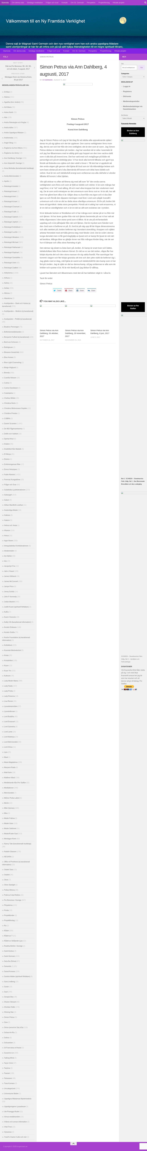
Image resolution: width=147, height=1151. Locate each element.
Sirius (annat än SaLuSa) (13, 1027)
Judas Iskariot (9, 602)
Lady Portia (8, 691)
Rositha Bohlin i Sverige (13, 946)
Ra (5, 925)
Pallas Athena (9, 890)
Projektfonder (9, 915)
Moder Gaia (8, 823)
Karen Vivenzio (10, 617)
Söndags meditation (35, 3)
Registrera (127, 91)
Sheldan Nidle (9, 1007)
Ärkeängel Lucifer (11, 232)
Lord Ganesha (9, 727)
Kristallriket (8, 660)
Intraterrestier (9, 551)
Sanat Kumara (9, 971)
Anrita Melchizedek (11, 176)
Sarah (6, 987)
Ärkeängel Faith (10, 212)
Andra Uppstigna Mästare (14, 133)
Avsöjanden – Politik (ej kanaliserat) (18, 319)
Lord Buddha (9, 716)
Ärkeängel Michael (11, 242)
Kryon (6, 665)
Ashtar (6, 288)
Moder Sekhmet (10, 828)
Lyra (5, 752)
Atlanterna (8, 298)
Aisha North (8, 112)
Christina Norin (10, 403)
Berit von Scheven (11, 342)
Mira (5, 813)
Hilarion (7, 530)
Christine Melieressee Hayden (15, 408)
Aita (5, 117)
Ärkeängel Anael (10, 191)
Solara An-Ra (9, 1032)
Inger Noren (8, 541)
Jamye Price (9, 586)
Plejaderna (8, 905)
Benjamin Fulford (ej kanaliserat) (16, 337)
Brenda (7, 373)
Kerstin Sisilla (9, 632)
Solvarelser (8, 1043)
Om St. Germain (77, 3)
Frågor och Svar (10, 485)
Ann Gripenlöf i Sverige (13, 163)
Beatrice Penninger (11, 327)
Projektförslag (104, 3)
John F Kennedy (10, 597)
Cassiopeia (8, 393)
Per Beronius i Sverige (12, 900)
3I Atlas (7, 92)
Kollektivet (8, 645)
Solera (6, 1038)
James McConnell (11, 581)
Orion (6, 880)
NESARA (7, 857)
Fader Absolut (9, 474)
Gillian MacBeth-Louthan (13, 505)
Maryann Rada (9, 767)
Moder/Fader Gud (11, 834)
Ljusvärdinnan (9, 711)
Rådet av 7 (8, 936)
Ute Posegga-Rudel (11, 1111)
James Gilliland (10, 576)
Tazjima (7, 1068)
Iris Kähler (8, 556)
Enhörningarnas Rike (12, 464)
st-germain (47, 80)
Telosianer (8, 1078)
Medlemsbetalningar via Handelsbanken (132, 107)
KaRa (6, 612)
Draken (7, 444)
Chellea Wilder (9, 398)
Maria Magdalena (10, 762)
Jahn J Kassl (9, 571)
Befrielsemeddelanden (12, 332)
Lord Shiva (8, 747)
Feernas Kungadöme (12, 479)
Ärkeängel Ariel (10, 196)
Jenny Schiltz (9, 592)
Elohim (6, 459)
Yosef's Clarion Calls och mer (15, 1137)
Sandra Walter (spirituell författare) (17, 976)
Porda (6, 910)
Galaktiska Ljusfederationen (14, 490)
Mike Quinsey (9, 808)
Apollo (6, 181)
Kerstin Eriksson (10, 627)
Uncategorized (9, 1088)
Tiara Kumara (9, 1083)
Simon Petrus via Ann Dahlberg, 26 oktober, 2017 (49, 333)
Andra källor (8, 127)
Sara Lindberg (9, 982)
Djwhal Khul (8, 439)
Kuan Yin (7, 671)
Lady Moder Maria (11, 681)
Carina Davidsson (11, 388)
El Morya (7, 454)
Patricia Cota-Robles (12, 895)
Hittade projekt (118, 3)
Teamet (7, 1073)
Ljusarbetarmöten (10, 706)
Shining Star (9, 1012)
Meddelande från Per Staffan (15, 783)
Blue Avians (8, 357)
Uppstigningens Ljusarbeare (15, 1106)
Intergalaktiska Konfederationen (16, 546)
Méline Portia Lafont (11, 798)
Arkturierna (8, 273)
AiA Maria (8, 107)
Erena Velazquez (10, 469)
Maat (6, 757)
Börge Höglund (10, 367)
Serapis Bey (8, 997)
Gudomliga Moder (11, 510)
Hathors (7, 515)
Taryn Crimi (8, 1063)
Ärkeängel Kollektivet (12, 227)
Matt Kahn (8, 772)
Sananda (7, 966)
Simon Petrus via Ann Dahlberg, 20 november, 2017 (75, 333)
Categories (125, 73)
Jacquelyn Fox (9, 566)
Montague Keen (10, 839)
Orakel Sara (8, 869)
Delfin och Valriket (11, 434)
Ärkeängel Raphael (11, 252)
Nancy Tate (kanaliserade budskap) (17, 844)
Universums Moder (11, 1093)
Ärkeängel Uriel (10, 263)
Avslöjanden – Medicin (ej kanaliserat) (18, 311)
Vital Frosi (8, 1127)
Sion (6, 1022)
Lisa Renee (8, 701)
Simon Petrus (46, 57)
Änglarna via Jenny (11, 153)
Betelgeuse (8, 347)
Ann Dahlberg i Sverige (13, 158)
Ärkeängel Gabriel (11, 217)
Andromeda (8, 138)
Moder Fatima (9, 818)
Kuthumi (7, 676)
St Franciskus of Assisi (12, 1048)
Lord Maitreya (9, 737)
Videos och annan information (15, 1122)
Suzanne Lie (9, 1053)
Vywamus (8, 1132)
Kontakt (65, 3)
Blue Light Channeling (12, 362)
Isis (5, 561)
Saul (6, 992)
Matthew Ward (9, 777)
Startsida (5, 3)
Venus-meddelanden (12, 1117)
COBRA (7, 418)
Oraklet (7, 875)
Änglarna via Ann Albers (13, 148)
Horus (6, 535)
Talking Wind (9, 1058)
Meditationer (9, 788)
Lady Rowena (9, 696)
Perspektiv (91, 3)
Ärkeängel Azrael (10, 201)
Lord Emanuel (9, 721)
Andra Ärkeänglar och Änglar (15, 122)
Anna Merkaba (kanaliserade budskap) (19, 168)
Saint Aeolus (9, 951)
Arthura (7, 278)
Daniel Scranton (10, 423)
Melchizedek (9, 793)
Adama (7, 97)
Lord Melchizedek (11, 742)
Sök (122, 63)
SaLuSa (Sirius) (10, 961)
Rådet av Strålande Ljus (13, 941)
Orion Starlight (9, 885)
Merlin (6, 803)
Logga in (126, 86)
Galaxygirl (8, 495)
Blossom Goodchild (11, 352)
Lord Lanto (8, 732)
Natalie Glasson (10, 851)
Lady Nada (8, 686)
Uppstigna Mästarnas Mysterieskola (17, 1099)
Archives (124, 115)
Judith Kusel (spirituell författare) (16, 607)
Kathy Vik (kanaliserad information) (17, 622)
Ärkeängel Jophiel (11, 222)
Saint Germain (9, 956)
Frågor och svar (52, 3)
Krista (6, 655)
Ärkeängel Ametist (11, 186)
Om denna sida (18, 3)
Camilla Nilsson (10, 378)
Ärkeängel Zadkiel (11, 268)
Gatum (6, 500)
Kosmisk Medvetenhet (12, 650)
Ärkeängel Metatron (11, 237)
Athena (7, 293)
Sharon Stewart (10, 1002)
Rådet (6, 931)
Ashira (6, 283)
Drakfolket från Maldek (12, 449)
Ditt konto (127, 96)
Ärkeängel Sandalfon (12, 257)
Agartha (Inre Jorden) (12, 102)
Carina (6, 383)
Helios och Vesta (10, 525)
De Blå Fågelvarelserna (13, 429)
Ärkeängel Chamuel (11, 207)
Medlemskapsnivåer (131, 101)
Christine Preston (10, 413)
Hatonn (7, 520)
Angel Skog (8, 143)
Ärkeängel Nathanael (12, 247)
